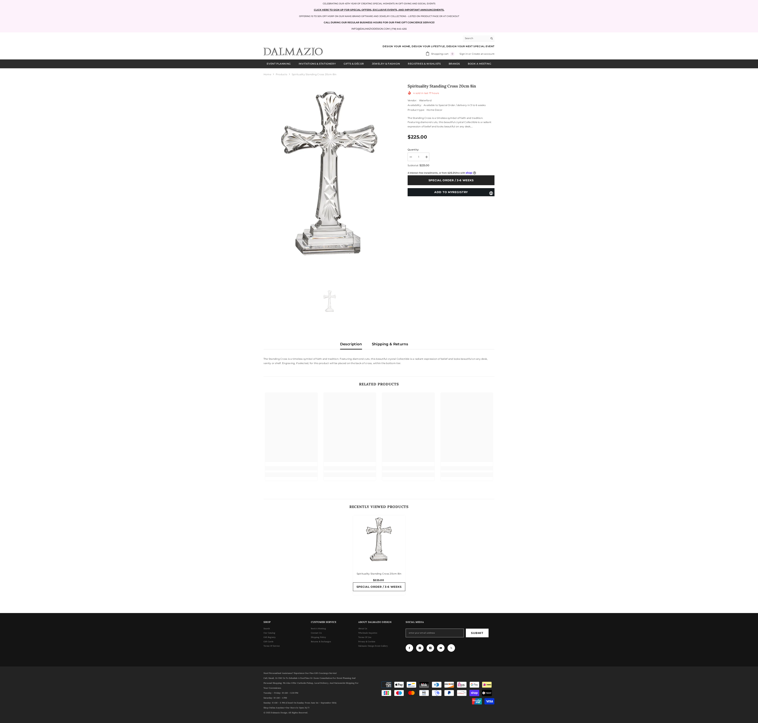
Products (281, 74)
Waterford (425, 100)
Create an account (483, 53)
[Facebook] (409, 648)
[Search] (478, 38)
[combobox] (475, 38)
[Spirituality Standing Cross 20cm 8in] (379, 541)
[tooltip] (491, 193)
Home (267, 74)
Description (351, 344)
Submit (477, 633)
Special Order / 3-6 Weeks (451, 180)
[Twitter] (451, 648)
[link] (291, 468)
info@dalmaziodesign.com (370, 28)
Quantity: (413, 149)
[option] (330, 181)
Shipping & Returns (390, 344)
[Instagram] (420, 648)
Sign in (464, 53)
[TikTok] (430, 648)
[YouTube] (441, 648)
